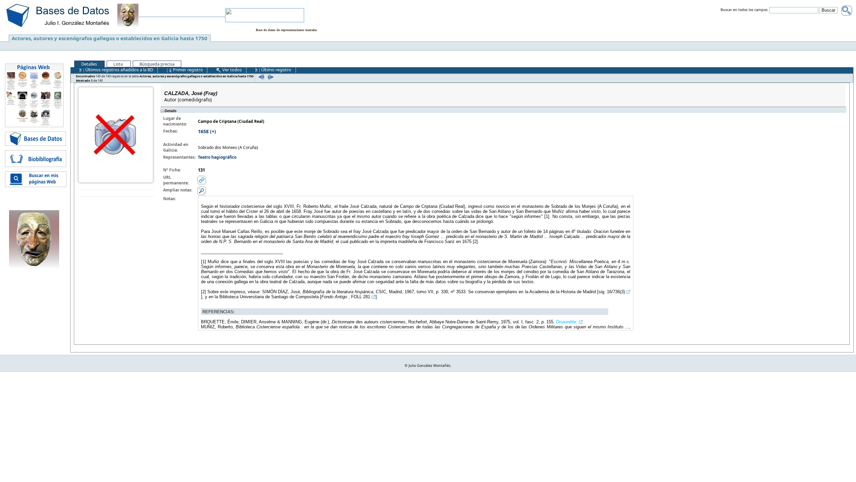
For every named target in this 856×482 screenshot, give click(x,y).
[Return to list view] (116, 193)
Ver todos (231, 70)
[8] (269, 77)
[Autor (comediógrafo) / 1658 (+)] (116, 134)
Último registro (275, 70)
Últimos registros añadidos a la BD (118, 70)
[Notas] (201, 190)
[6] (260, 77)
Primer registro (187, 70)
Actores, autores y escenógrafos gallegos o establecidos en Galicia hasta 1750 (109, 38)
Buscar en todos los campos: (744, 10)
